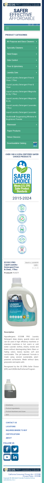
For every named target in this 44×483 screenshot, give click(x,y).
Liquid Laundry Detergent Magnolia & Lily (21, 99)
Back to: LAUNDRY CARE (32, 264)
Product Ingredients (12, 408)
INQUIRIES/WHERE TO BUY (16, 430)
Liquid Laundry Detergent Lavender (21, 112)
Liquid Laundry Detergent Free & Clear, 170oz (20, 79)
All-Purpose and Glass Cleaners (22, 41)
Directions (9, 405)
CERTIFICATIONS (13, 434)
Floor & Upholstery (22, 66)
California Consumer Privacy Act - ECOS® (24, 474)
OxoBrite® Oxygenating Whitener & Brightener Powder (21, 118)
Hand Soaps (22, 54)
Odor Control (22, 60)
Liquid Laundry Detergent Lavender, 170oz (21, 106)
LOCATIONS (11, 427)
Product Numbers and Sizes (15, 411)
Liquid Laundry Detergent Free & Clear (20, 86)
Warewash (22, 124)
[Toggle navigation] (7, 28)
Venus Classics (13, 137)
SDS (7, 415)
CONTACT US (11, 423)
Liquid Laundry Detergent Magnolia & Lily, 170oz (21, 93)
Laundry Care (22, 72)
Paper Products (13, 131)
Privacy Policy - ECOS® (32, 476)
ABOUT (9, 438)
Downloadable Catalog (16, 143)
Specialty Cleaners (22, 48)
